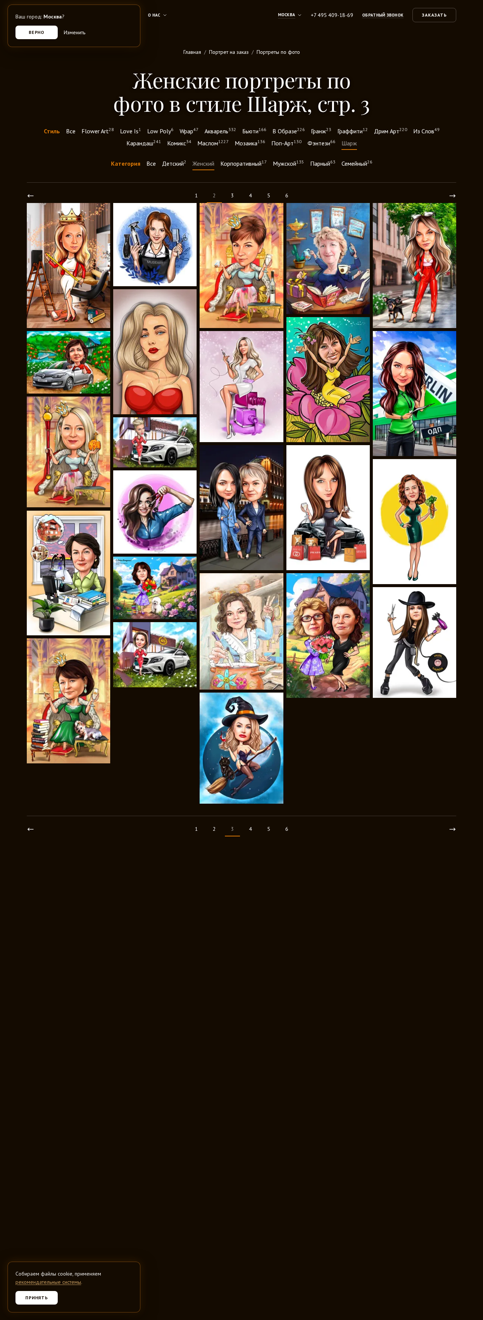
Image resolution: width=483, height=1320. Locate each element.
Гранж (321, 131)
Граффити (352, 131)
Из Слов (426, 131)
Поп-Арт (286, 143)
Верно (37, 32)
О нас (154, 15)
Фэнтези (321, 143)
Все (70, 131)
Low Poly (160, 131)
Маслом (213, 143)
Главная (192, 52)
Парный (322, 163)
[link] (30, 196)
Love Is (130, 131)
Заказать (434, 15)
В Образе (288, 131)
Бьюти (254, 131)
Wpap (189, 131)
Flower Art (98, 131)
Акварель (220, 131)
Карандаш (143, 143)
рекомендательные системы (48, 1282)
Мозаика (250, 143)
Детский (174, 163)
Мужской (288, 163)
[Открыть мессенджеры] (466, 1275)
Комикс (179, 143)
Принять (36, 1297)
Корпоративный (243, 163)
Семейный (356, 163)
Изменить (74, 32)
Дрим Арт (390, 131)
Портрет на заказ (229, 52)
